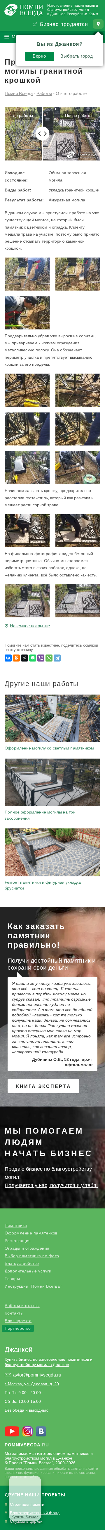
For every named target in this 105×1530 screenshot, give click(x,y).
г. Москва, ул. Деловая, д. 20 (32, 1384)
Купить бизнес (24, 1517)
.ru (27, 1444)
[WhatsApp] (49, 658)
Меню (19, 36)
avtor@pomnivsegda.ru (37, 1374)
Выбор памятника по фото (32, 1255)
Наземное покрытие (30, 625)
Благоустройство (22, 1263)
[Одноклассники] (16, 658)
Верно (39, 55)
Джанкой (18, 1349)
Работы (44, 93)
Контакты (14, 1313)
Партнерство (18, 1328)
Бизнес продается (64, 24)
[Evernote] (32, 658)
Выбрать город (76, 55)
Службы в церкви (26, 1521)
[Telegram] (57, 658)
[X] (24, 658)
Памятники (16, 1225)
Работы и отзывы (22, 1305)
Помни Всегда (19, 93)
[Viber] (40, 658)
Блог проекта (18, 1320)
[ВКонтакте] (8, 658)
